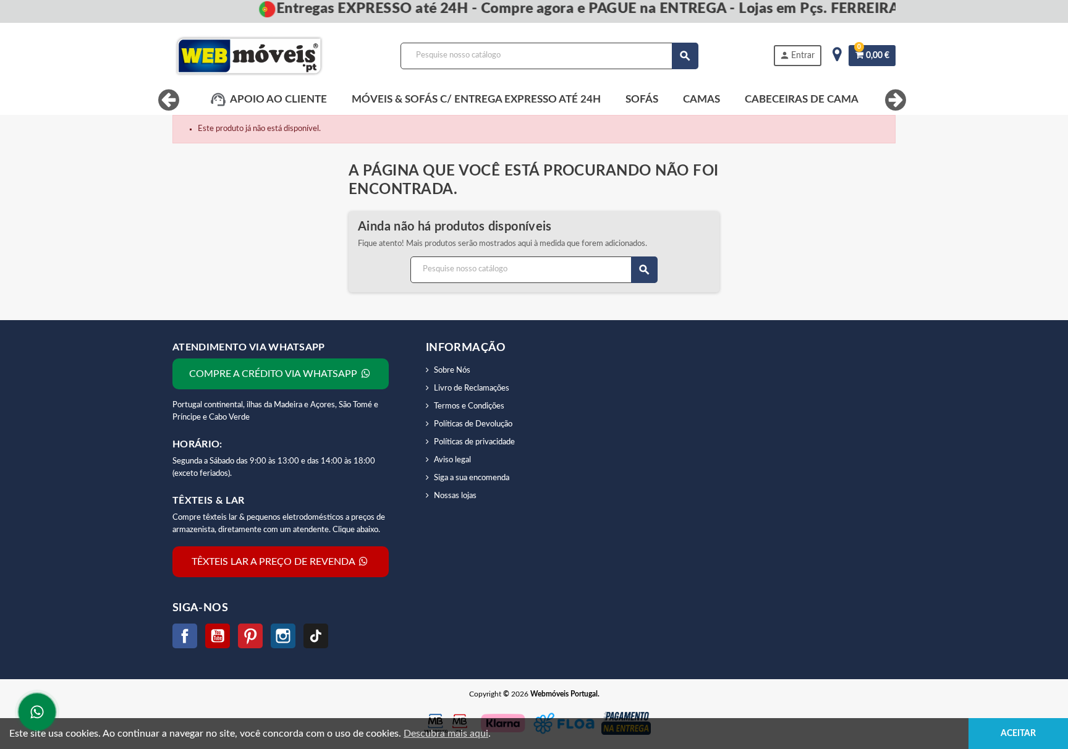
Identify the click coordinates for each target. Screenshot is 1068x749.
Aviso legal (452, 460)
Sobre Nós (452, 370)
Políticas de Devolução (473, 424)
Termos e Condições (469, 406)
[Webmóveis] (249, 56)
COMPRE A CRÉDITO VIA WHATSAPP (274, 374)
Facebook (184, 636)
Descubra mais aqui (446, 733)
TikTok (315, 636)
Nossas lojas (455, 496)
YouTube (217, 636)
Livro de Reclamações (471, 388)
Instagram (283, 636)
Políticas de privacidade (474, 442)
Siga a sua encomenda (471, 478)
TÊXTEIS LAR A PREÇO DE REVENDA (274, 562)
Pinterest (250, 636)
